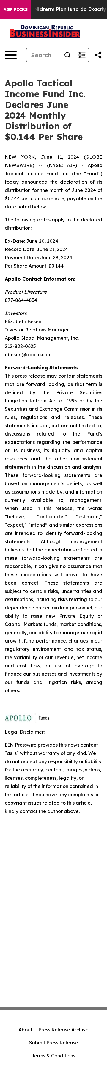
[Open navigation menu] (11, 55)
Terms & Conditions (53, 1056)
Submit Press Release (53, 1043)
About (25, 1030)
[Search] (67, 55)
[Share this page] (98, 55)
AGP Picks (16, 9)
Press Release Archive (63, 1030)
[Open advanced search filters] (82, 55)
